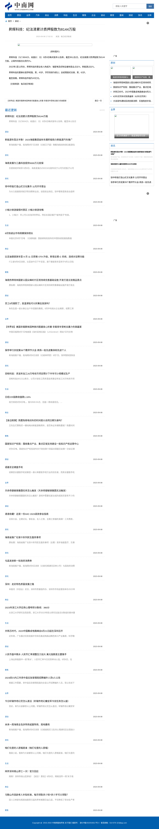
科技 (66, 15)
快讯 (140, 15)
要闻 (121, 15)
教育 (112, 15)
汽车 (38, 15)
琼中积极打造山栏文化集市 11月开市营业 (129, 177)
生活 (75, 15)
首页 (10, 15)
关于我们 (68, 823)
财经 (131, 15)
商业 (47, 15)
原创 (19, 15)
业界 (28, 15)
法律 (149, 15)
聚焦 (84, 15)
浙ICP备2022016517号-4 (89, 823)
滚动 (103, 15)
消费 (56, 15)
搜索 (150, 6)
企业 (94, 15)
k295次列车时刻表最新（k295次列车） (130, 96)
